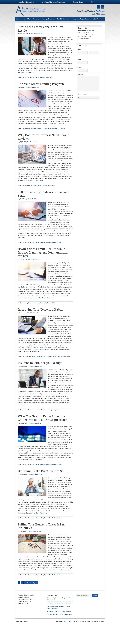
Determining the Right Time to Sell (41, 471)
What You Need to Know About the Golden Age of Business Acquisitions (42, 418)
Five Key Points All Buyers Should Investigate (59, 614)
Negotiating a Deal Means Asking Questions (59, 611)
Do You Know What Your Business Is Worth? (59, 603)
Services (36, 19)
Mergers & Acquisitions (80, 19)
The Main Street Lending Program (41, 84)
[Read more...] (30, 72)
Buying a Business (48, 19)
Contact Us (95, 19)
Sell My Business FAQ (45, 77)
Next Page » (33, 583)
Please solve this (82, 94)
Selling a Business (60, 128)
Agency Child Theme (73, 621)
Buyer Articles (32, 356)
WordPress (97, 621)
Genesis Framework (87, 621)
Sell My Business (63, 19)
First (79, 55)
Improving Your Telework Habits (40, 309)
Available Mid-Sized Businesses (53, 2)
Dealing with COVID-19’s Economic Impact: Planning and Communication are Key (43, 252)
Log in (102, 621)
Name (79, 49)
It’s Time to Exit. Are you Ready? (40, 363)
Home (18, 19)
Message (80, 74)
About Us (27, 19)
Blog (92, 2)
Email (79, 67)
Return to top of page (22, 621)
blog (26, 128)
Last (90, 55)
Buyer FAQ (40, 356)
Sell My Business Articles (32, 77)
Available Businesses (26, 2)
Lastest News (78, 2)
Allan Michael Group (32, 10)
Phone (79, 59)
